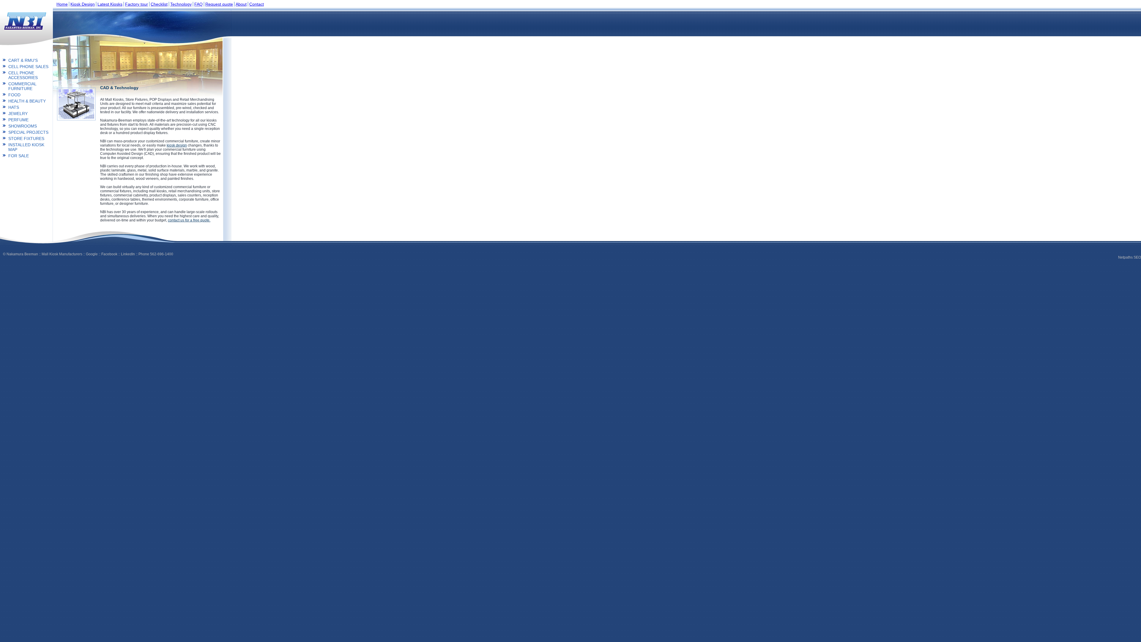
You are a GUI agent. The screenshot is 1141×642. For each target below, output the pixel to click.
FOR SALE (18, 155)
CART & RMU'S (23, 60)
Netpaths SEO (1129, 257)
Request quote (219, 4)
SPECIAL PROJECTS (28, 132)
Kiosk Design (82, 4)
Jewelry (18, 113)
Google (92, 254)
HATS (13, 107)
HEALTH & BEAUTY (27, 101)
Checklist (159, 4)
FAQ (198, 4)
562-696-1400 (161, 254)
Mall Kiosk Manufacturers (62, 254)
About (241, 4)
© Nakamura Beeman (20, 254)
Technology (181, 4)
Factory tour (136, 4)
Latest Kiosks (109, 4)
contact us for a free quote (188, 220)
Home (62, 4)
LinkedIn (128, 254)
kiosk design (177, 145)
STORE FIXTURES (26, 138)
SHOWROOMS (22, 126)
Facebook (109, 254)
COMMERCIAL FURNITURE (22, 86)
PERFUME (18, 119)
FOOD (14, 94)
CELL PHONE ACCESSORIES (23, 75)
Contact (256, 4)
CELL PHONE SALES (28, 66)
